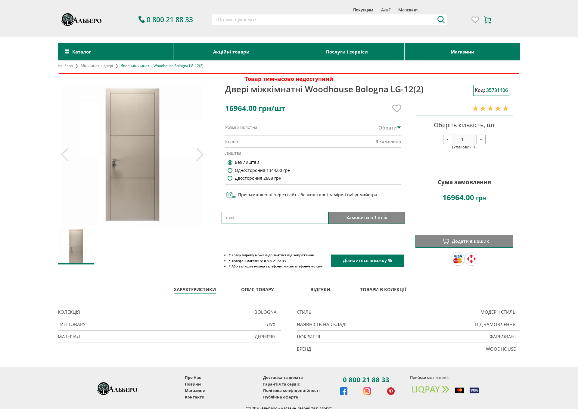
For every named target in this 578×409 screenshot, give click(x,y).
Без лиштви (247, 162)
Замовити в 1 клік (366, 217)
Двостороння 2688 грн (258, 178)
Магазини (407, 10)
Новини (193, 384)
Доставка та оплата (283, 377)
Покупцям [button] (363, 10)
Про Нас (193, 377)
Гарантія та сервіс (281, 384)
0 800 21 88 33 (366, 379)
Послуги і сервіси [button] (347, 51)
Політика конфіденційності (291, 390)
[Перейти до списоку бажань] (475, 19)
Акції (385, 10)
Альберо (65, 65)
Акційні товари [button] (231, 51)
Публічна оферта (280, 397)
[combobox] (329, 20)
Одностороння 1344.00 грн (263, 170)
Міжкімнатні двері (97, 65)
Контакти (194, 397)
